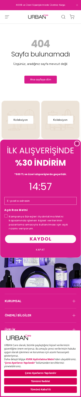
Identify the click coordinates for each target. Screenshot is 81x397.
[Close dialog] (77, 143)
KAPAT (40, 249)
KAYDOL (40, 238)
